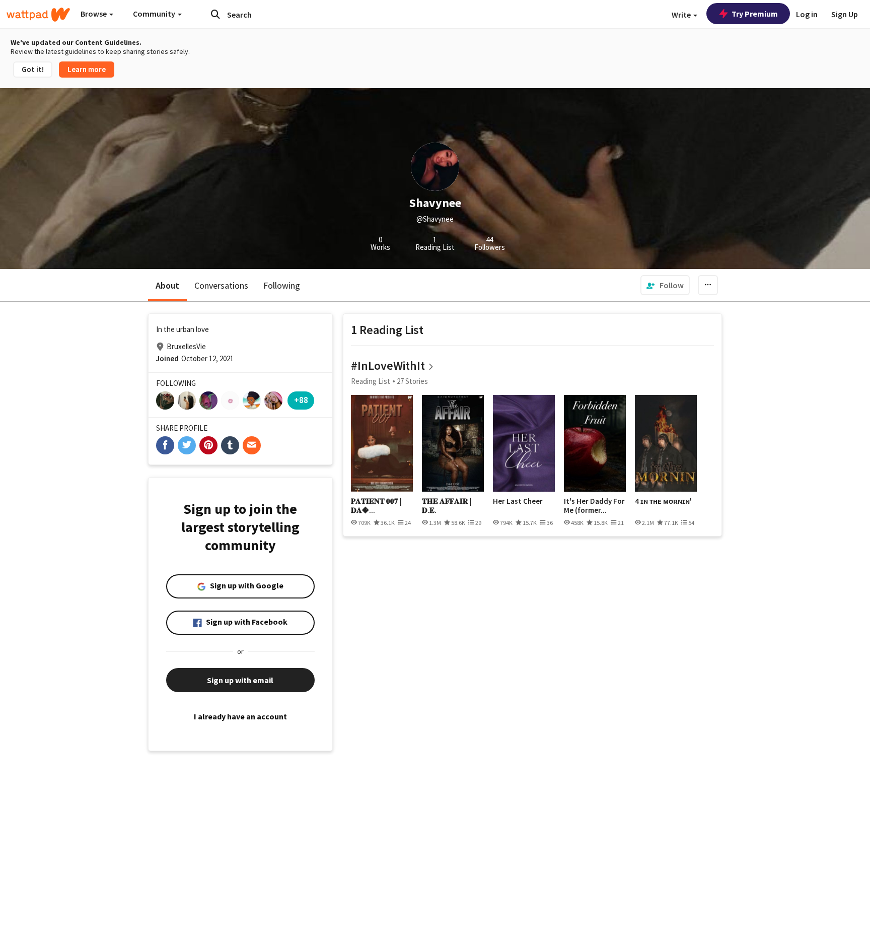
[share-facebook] (165, 445)
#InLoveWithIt (388, 365)
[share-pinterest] (208, 445)
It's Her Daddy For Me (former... (594, 505)
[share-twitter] (187, 445)
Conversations (221, 285)
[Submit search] (215, 14)
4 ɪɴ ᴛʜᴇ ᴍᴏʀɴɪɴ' (663, 501)
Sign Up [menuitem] (844, 14)
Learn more (86, 69)
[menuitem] (665, 285)
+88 (301, 400)
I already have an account (240, 716)
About (167, 285)
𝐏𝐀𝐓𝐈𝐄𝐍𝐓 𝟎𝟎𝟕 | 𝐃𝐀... (376, 505)
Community (155, 14)
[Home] (38, 14)
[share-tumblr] (230, 445)
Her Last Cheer (518, 501)
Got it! (33, 69)
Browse (94, 14)
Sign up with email (240, 680)
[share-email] (252, 445)
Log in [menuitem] (807, 14)
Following (281, 285)
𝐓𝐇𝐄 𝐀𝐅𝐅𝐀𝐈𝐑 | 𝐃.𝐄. (447, 505)
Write (682, 15)
